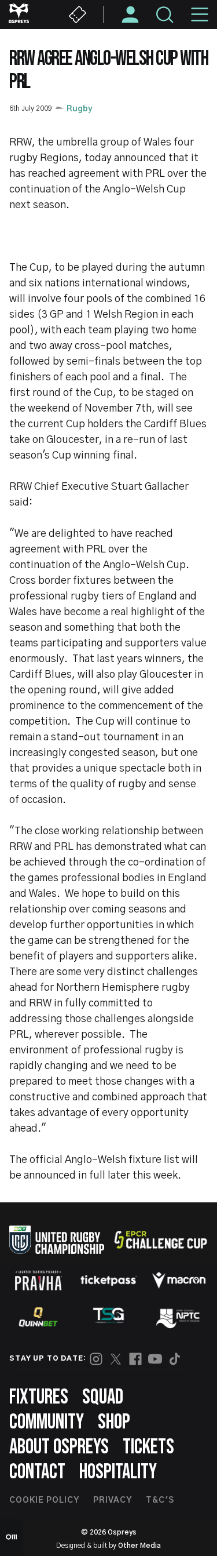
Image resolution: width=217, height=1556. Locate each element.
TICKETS (148, 1447)
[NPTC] (179, 1317)
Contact (37, 1472)
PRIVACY (112, 1500)
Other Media (139, 1545)
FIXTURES (38, 1397)
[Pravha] (38, 1280)
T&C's (160, 1500)
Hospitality (118, 1472)
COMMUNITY (46, 1422)
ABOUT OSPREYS (59, 1447)
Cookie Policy (44, 1500)
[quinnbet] (38, 1317)
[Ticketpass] (109, 1280)
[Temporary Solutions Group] (109, 1317)
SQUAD (102, 1397)
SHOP (114, 1422)
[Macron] (179, 1280)
